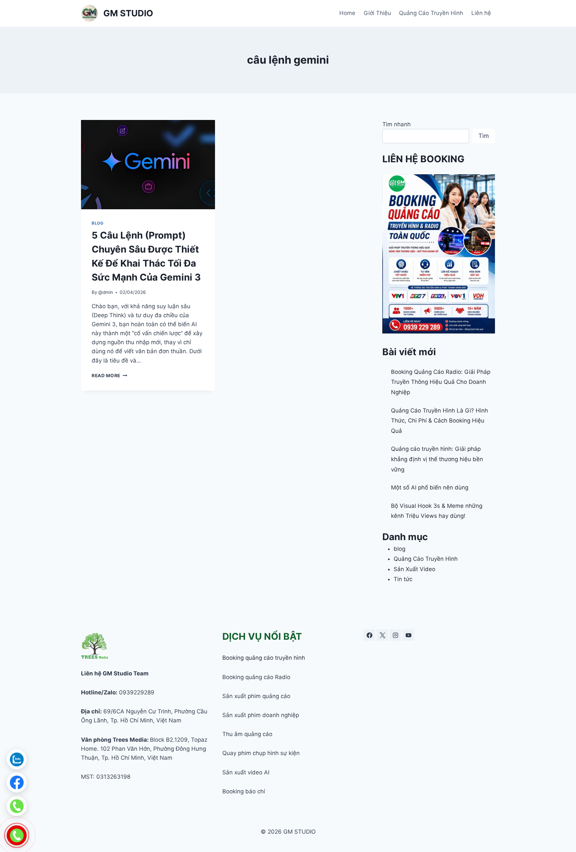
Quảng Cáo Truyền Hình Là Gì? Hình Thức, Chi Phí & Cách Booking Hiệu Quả (439, 420)
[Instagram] (395, 635)
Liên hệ (481, 13)
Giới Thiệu (377, 13)
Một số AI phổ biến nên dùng (429, 487)
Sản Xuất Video (414, 569)
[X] (382, 635)
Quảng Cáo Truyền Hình (431, 13)
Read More (109, 375)
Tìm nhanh (396, 124)
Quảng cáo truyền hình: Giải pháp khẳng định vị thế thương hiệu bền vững (437, 458)
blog (97, 223)
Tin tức (403, 579)
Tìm (483, 135)
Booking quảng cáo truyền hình (263, 657)
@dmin (105, 292)
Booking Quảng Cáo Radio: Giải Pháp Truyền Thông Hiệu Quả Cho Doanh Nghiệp (440, 382)
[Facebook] (369, 635)
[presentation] (148, 164)
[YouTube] (408, 635)
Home (347, 13)
